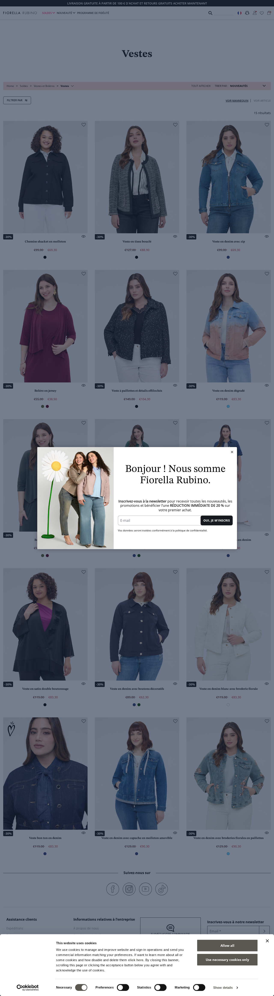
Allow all (227, 945)
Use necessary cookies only (227, 959)
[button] (232, 452)
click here (135, 960)
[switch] (123, 987)
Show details (223, 987)
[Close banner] (267, 940)
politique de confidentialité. (191, 530)
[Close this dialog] (232, 452)
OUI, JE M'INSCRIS (216, 520)
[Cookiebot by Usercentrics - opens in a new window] (27, 987)
